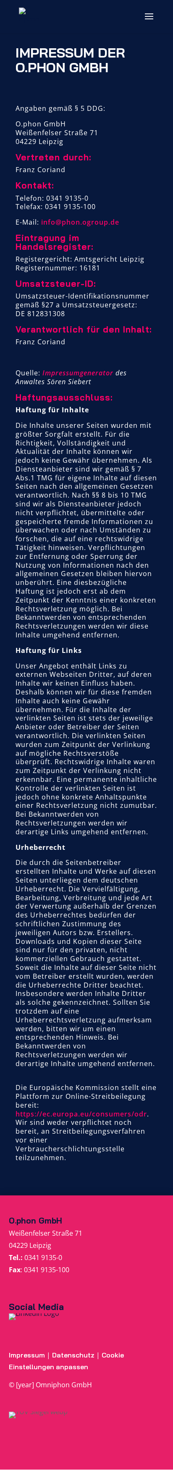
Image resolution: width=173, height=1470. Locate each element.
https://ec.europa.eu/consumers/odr (81, 1114)
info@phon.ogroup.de (80, 222)
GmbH (49, 1221)
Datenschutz (74, 1355)
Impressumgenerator (77, 372)
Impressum (27, 1355)
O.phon (22, 1221)
